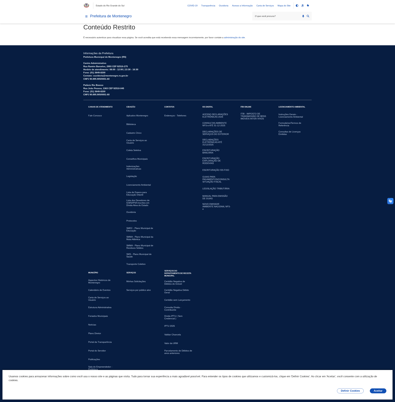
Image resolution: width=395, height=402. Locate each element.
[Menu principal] (86, 16)
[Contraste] (296, 5)
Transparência (208, 5)
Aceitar (378, 390)
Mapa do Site (284, 5)
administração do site (234, 37)
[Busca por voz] (303, 16)
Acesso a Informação (242, 5)
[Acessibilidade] (302, 5)
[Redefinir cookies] (308, 5)
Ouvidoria (223, 5)
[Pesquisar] (308, 16)
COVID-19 (192, 5)
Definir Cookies (350, 390)
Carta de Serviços (265, 5)
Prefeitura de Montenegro (111, 16)
